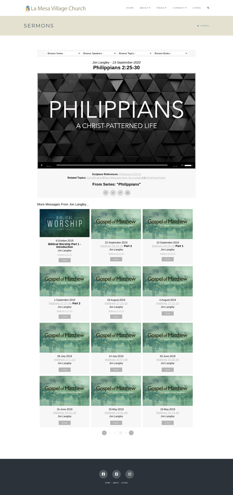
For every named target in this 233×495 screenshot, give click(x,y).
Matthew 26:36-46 (167, 359)
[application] (116, 165)
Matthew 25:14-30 (167, 412)
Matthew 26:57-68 (116, 359)
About (116, 483)
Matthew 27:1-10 (64, 359)
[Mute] (182, 165)
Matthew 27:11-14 (167, 303)
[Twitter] (116, 474)
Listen (64, 260)
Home (107, 483)
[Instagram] (129, 474)
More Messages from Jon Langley (123, 177)
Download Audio (156, 177)
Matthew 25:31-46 (116, 412)
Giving (124, 483)
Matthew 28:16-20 (111, 246)
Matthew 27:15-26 (116, 303)
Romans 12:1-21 (64, 255)
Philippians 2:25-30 (130, 174)
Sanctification (94, 177)
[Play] (41, 165)
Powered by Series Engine (184, 441)
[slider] (112, 165)
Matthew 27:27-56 (60, 303)
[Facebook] (103, 474)
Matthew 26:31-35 (64, 412)
